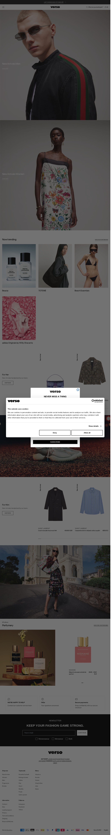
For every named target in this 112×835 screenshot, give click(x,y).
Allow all (87, 433)
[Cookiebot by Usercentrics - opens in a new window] (93, 401)
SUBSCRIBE (55, 442)
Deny (55, 433)
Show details (94, 426)
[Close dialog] (78, 390)
